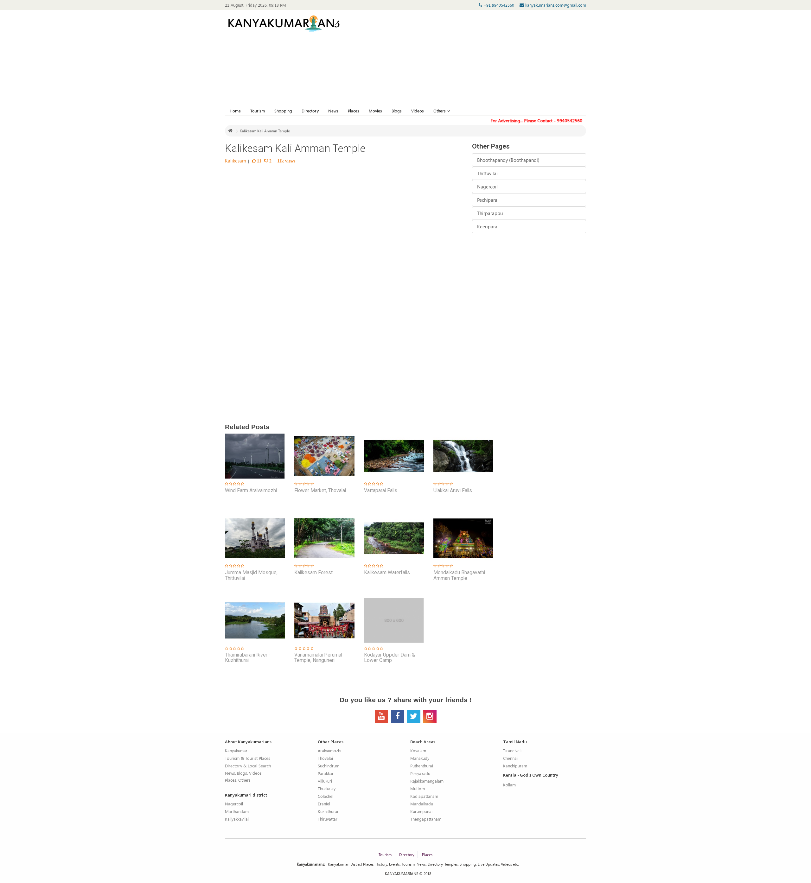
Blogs (397, 110)
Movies (375, 110)
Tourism (257, 110)
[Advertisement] (498, 60)
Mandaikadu (421, 803)
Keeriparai (488, 226)
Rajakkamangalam (427, 781)
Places (353, 110)
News (333, 110)
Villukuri (325, 781)
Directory (310, 110)
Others (439, 110)
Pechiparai (488, 200)
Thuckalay (326, 788)
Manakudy (419, 758)
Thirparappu (490, 213)
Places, (231, 780)
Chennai (510, 758)
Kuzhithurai (328, 811)
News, (230, 773)
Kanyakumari (236, 750)
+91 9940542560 (499, 5)
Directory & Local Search (248, 765)
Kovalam (418, 750)
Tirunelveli (512, 750)
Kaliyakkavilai (237, 819)
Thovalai (325, 758)
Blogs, (242, 773)
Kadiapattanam (424, 796)
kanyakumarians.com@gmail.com (555, 5)
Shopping (283, 110)
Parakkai (325, 773)
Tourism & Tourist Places (247, 758)
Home (235, 110)
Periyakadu (420, 773)
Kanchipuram (515, 765)
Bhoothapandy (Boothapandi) (508, 160)
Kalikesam (235, 160)
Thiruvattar (327, 819)
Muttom (417, 788)
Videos (417, 110)
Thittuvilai (487, 173)
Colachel (325, 796)
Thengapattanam (425, 819)
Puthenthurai (421, 765)
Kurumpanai (421, 811)
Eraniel (324, 803)
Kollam (509, 784)
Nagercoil (487, 186)
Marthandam (237, 811)
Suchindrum (328, 765)
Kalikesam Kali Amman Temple (265, 130)
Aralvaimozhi (329, 750)
